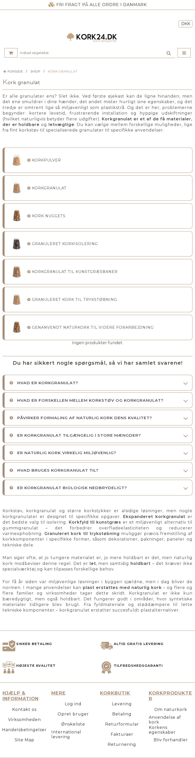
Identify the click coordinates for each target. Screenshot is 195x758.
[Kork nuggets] (17, 216)
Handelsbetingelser (24, 729)
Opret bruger (73, 714)
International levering (66, 734)
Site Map (24, 739)
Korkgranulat (49, 188)
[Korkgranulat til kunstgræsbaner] (17, 272)
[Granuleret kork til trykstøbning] (17, 299)
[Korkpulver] (17, 160)
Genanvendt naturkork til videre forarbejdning (93, 327)
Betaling (122, 714)
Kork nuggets (49, 216)
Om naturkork (170, 709)
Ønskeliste (73, 724)
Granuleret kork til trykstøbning (74, 299)
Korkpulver (46, 160)
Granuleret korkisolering (65, 244)
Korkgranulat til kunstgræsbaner (75, 271)
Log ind (73, 703)
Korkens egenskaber (162, 730)
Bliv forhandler (171, 739)
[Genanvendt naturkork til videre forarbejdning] (17, 327)
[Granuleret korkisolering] (17, 244)
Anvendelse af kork (165, 720)
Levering (122, 703)
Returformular (122, 724)
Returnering (122, 744)
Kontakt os (24, 709)
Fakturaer (122, 734)
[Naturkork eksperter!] (97, 37)
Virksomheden (24, 719)
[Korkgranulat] (17, 188)
